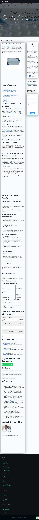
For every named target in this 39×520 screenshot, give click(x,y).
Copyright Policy (6, 477)
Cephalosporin (12, 44)
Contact (4, 482)
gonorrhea (14, 112)
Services (4, 466)
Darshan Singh (32, 46)
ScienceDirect (5, 242)
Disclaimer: (5, 99)
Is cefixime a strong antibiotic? (9, 94)
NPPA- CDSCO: (6, 463)
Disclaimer (5, 462)
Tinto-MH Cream (6, 354)
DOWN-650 (5, 345)
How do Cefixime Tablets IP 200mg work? (9, 91)
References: (5, 100)
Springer (16, 225)
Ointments (5, 500)
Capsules (4, 494)
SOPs (4, 480)
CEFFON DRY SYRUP (6, 343)
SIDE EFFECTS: (5, 89)
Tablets (4, 492)
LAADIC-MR (5, 344)
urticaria (9, 130)
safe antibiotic (6, 47)
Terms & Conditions (6, 470)
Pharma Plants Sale (6, 484)
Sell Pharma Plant (5, 508)
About (4, 481)
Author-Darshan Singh (7, 485)
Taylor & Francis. (16, 397)
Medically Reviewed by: (6, 101)
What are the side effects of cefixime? (11, 95)
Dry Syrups (5, 499)
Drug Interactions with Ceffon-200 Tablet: (9, 90)
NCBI (21, 278)
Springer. (21, 388)
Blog (4, 459)
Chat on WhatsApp (8, 364)
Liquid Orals (5, 495)
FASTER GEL (5, 349)
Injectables (5, 496)
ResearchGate (11, 401)
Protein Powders (6, 498)
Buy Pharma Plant (5, 506)
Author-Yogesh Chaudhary (7, 486)
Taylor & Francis (18, 231)
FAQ (4, 476)
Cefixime (10, 43)
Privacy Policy (5, 461)
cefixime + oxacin (14, 120)
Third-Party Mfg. (6, 467)
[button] (32, 76)
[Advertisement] (13, 77)
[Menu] (36, 1)
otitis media (8, 111)
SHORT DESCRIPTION (6, 96)
